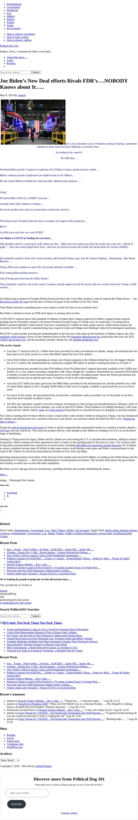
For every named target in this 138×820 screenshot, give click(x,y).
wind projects (56, 410)
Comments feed (15, 744)
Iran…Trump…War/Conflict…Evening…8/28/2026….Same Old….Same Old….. (50, 549)
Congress (5, 533)
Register (11, 735)
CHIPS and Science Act (13, 339)
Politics (70, 530)
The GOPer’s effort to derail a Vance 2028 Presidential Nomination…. (44, 555)
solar (41, 410)
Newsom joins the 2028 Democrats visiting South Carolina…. (40, 570)
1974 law (5, 430)
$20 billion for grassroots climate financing (98, 445)
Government (37, 530)
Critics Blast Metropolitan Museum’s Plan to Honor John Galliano (42, 632)
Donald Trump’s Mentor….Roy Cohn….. (29, 564)
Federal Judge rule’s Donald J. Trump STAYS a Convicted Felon (41, 573)
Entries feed (13, 741)
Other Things (58, 530)
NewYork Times (51, 623)
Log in (10, 738)
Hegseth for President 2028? (33, 703)
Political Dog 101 (9, 45)
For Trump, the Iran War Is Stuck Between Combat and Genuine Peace (44, 635)
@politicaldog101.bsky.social (15, 602)
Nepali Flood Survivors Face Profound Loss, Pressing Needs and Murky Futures (49, 638)
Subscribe (16, 804)
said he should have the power (28, 427)
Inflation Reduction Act (85, 339)
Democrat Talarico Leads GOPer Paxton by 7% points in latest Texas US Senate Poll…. (53, 567)
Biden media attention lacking (121, 530)
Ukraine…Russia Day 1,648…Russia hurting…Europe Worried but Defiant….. (49, 552)
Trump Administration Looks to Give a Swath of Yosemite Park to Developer (48, 629)
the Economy (83, 530)
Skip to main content (18, 37)
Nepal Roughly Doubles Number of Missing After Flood (37, 644)
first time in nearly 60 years (14, 301)
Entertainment (21, 530)
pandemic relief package (13, 336)
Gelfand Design (43, 766)
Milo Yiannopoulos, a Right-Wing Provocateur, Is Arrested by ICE (42, 647)
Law (47, 530)
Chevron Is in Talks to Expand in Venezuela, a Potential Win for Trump (44, 650)
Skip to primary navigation (21, 34)
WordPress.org (14, 747)
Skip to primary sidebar (19, 40)
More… (4, 474)
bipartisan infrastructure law (86, 336)
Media (51, 533)
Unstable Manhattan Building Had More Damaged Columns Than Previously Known (52, 641)
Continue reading (69, 813)
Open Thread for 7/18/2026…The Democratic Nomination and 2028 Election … (61, 713)
